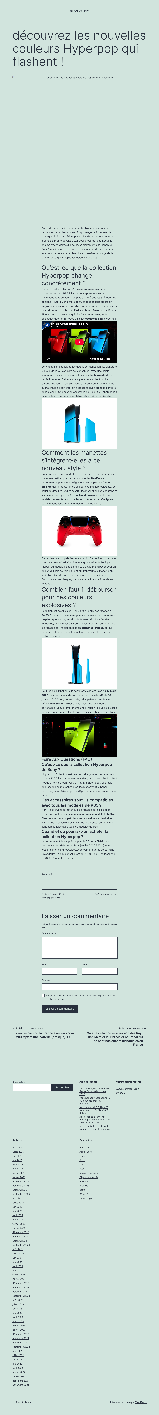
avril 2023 (17, 1317)
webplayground (52, 897)
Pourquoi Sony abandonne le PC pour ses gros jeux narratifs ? (95, 1101)
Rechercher (18, 1082)
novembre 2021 (20, 1385)
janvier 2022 (18, 1376)
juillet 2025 (18, 1202)
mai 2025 (17, 1211)
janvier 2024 (19, 1279)
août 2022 (17, 1351)
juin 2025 (17, 1207)
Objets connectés (89, 1177)
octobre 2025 (19, 1190)
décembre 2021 (20, 1380)
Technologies (87, 1198)
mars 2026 (18, 1168)
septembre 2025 (21, 1194)
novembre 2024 (20, 1236)
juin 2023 (17, 1308)
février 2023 (18, 1325)
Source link (48, 874)
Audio (82, 1156)
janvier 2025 (18, 1228)
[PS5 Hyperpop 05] (79, 423)
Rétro (82, 1190)
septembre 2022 (21, 1346)
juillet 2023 (18, 1304)
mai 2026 (17, 1160)
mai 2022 (17, 1363)
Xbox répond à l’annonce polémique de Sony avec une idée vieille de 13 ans (95, 1119)
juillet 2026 (18, 1152)
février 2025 (18, 1224)
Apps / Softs (86, 1152)
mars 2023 (18, 1321)
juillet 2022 (18, 1355)
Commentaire (50, 933)
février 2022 (18, 1372)
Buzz (82, 1160)
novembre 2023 (20, 1287)
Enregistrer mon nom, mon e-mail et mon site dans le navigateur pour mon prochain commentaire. (81, 997)
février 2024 (18, 1274)
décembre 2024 (20, 1232)
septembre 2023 (21, 1296)
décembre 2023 (20, 1283)
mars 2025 (18, 1219)
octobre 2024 (19, 1241)
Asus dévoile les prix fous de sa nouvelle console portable (95, 1127)
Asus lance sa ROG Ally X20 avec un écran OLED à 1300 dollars (94, 1110)
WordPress (141, 1402)
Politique (84, 1181)
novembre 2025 (20, 1185)
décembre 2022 (20, 1334)
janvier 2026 (18, 1177)
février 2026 (18, 1173)
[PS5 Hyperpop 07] (79, 663)
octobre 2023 (19, 1291)
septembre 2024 (21, 1245)
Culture (83, 1164)
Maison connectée (89, 1173)
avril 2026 (17, 1164)
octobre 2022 (19, 1342)
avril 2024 (17, 1266)
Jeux (115, 894)
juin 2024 (17, 1257)
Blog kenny (79, 11)
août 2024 (17, 1249)
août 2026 (17, 1147)
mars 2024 (18, 1270)
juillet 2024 (18, 1253)
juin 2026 (17, 1156)
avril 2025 (17, 1215)
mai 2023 (17, 1313)
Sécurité (84, 1194)
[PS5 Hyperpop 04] (79, 530)
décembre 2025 (20, 1181)
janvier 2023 (18, 1329)
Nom (45, 964)
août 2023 (17, 1300)
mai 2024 (17, 1262)
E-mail (86, 964)
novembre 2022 (20, 1338)
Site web (46, 980)
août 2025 (17, 1198)
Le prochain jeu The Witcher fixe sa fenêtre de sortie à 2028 (94, 1091)
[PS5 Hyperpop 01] (79, 735)
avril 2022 (17, 1368)
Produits (84, 1185)
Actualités (85, 1147)
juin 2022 (17, 1359)
